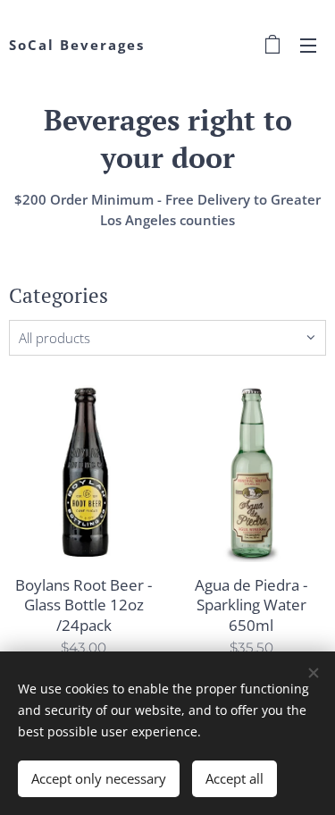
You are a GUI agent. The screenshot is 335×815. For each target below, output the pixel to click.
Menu (308, 45)
